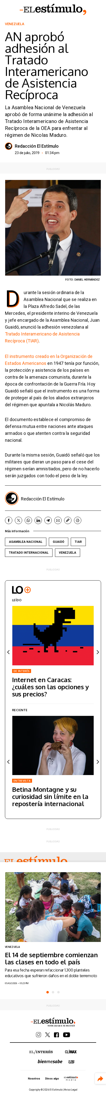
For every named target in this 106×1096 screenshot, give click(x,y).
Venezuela (14, 24)
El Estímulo (53, 9)
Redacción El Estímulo (37, 146)
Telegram (48, 520)
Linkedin (38, 520)
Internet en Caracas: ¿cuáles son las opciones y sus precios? (50, 686)
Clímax (71, 1051)
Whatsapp (28, 520)
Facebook (8, 520)
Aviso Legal (70, 1089)
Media (71, 1078)
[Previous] (8, 652)
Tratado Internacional (29, 552)
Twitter (18, 520)
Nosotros (34, 1078)
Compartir (100, 1078)
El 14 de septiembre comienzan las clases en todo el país (51, 958)
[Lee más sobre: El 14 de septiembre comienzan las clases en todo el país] (53, 907)
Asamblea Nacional (25, 542)
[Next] (97, 652)
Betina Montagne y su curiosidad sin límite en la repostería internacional (50, 796)
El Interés (41, 1052)
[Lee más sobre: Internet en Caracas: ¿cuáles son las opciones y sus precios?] (53, 635)
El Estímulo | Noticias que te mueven (53, 1022)
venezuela (67, 552)
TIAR (78, 542)
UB (71, 1061)
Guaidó (58, 542)
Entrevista (22, 780)
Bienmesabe (50, 1061)
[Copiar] (67, 520)
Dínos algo (52, 1078)
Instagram (38, 1034)
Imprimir (77, 520)
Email (58, 520)
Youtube (66, 1034)
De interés (22, 671)
